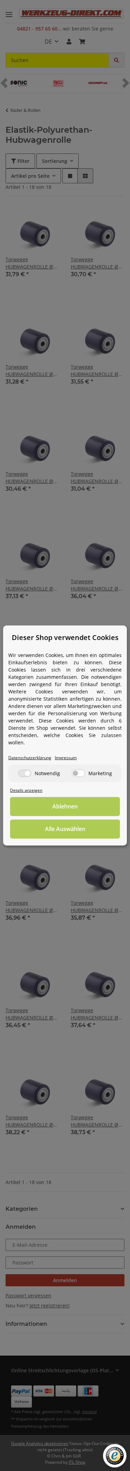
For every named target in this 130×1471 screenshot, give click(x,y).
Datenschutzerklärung (29, 757)
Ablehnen (65, 806)
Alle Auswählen (65, 829)
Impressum (66, 757)
